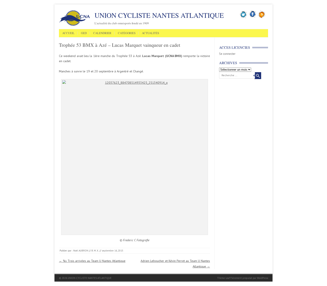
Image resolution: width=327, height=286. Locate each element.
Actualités (150, 33)
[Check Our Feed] (261, 18)
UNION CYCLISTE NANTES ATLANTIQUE (159, 15)
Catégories (126, 33)
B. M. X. (95, 250)
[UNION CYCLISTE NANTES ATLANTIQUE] (74, 25)
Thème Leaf (223, 278)
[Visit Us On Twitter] (243, 18)
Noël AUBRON (80, 250)
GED (84, 33)
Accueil (68, 33)
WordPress (262, 278)
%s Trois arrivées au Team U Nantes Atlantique (92, 261)
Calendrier (102, 33)
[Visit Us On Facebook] (252, 18)
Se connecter (227, 54)
